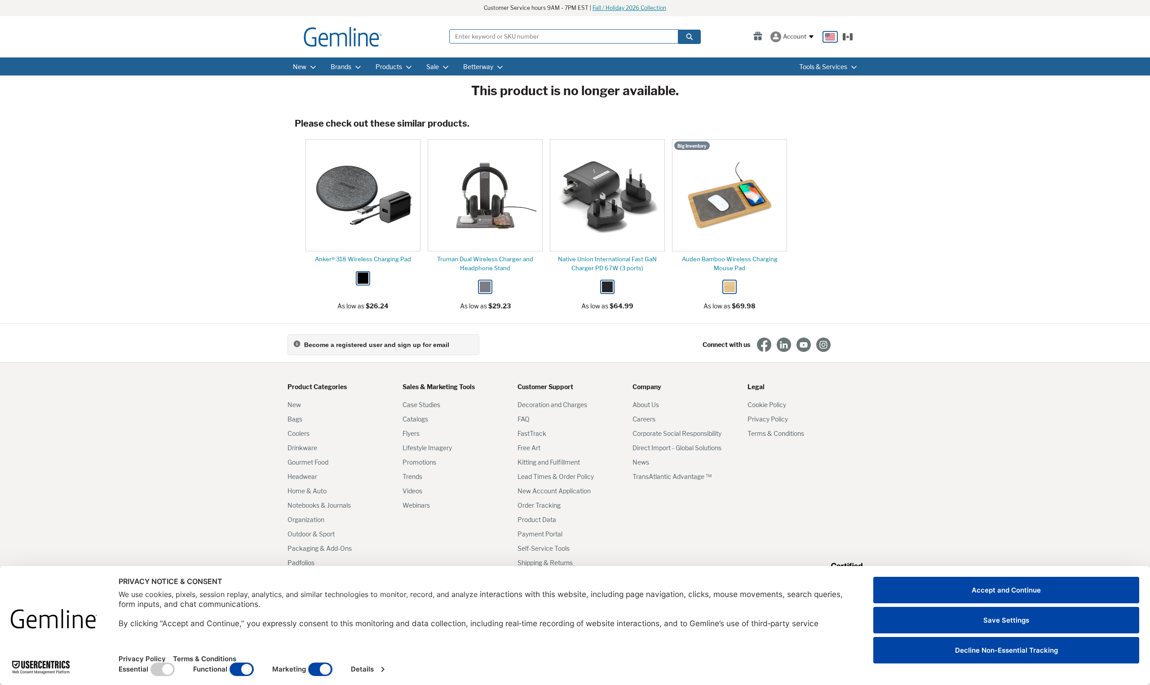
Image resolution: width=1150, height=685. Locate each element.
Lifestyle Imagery (427, 448)
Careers (643, 419)
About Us (645, 404)
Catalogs (415, 419)
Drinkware (302, 448)
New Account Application (554, 491)
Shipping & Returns (545, 562)
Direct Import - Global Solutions (676, 448)
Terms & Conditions (776, 433)
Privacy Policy (768, 419)
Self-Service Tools (544, 548)
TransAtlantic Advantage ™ (672, 476)
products (389, 66)
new (299, 66)
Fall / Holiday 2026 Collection (629, 7)
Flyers (411, 433)
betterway (478, 66)
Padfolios (301, 562)
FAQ (524, 419)
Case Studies (421, 404)
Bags (295, 419)
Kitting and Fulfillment (549, 462)
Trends (412, 476)
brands (341, 66)
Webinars (416, 505)
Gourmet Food (308, 462)
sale (432, 66)
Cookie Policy (767, 404)
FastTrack (532, 433)
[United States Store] (830, 37)
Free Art (529, 448)
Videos (412, 491)
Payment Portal (540, 534)
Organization (306, 519)
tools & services (823, 66)
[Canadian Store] (847, 37)
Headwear (302, 476)
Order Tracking (539, 505)
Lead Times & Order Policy (556, 476)
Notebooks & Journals (319, 505)
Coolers (299, 433)
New (294, 404)
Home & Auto (307, 491)
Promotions (419, 462)
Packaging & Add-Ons (320, 548)
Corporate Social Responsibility (676, 433)
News (640, 462)
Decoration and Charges (552, 404)
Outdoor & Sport (311, 534)
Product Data (537, 519)
